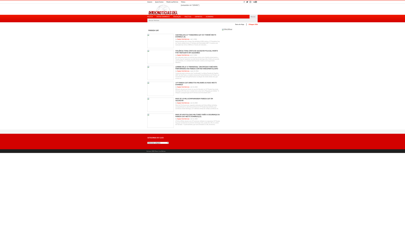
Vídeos (183, 2)
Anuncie (149, 2)
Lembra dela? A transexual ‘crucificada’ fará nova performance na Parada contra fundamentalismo (196, 68)
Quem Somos (159, 2)
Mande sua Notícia (172, 2)
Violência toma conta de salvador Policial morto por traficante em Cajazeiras (196, 52)
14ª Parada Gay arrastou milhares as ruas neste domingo (196, 84)
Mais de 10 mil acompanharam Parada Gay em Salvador (194, 100)
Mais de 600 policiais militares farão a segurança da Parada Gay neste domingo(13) (197, 115)
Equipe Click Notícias (183, 39)
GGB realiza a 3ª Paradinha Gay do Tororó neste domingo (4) (195, 36)
